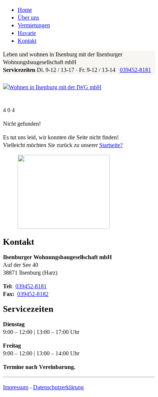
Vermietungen (34, 25)
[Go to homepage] (52, 87)
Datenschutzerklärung (58, 387)
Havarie (27, 33)
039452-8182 (33, 294)
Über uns (28, 17)
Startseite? (111, 145)
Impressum (15, 387)
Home (25, 10)
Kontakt (27, 41)
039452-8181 (135, 70)
